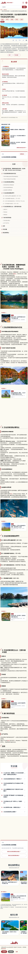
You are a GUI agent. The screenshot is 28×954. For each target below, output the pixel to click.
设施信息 (5, 214)
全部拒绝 (11, 951)
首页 (1, 9)
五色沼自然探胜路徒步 (8, 187)
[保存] (16, 40)
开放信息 (5, 212)
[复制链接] (23, 40)
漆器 (8, 740)
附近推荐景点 (6, 232)
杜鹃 (11, 493)
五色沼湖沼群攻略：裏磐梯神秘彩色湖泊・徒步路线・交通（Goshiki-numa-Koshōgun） (14, 169)
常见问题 (5, 229)
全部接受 (4, 951)
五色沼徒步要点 (6, 220)
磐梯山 (14, 273)
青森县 (2, 19)
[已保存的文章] (13, 40)
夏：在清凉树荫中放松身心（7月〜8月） (12, 198)
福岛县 (5, 9)
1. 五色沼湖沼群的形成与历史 (9, 173)
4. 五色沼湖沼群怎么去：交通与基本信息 (12, 206)
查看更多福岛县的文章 (22, 147)
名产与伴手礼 (6, 223)
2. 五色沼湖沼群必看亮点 (8, 182)
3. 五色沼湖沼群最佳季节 (8, 193)
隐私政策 (4, 948)
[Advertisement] (14, 250)
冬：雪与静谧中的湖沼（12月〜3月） (11, 203)
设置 (17, 951)
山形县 (21, 19)
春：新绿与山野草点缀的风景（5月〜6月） (12, 195)
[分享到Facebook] (26, 40)
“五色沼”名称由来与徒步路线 (9, 179)
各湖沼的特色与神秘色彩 (8, 184)
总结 (4, 226)
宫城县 (12, 19)
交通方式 (5, 209)
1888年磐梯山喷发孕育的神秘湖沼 (10, 176)
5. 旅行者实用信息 (7, 217)
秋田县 (17, 19)
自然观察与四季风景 (7, 190)
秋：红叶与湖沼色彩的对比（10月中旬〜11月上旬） (14, 201)
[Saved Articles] (23, 2)
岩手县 (7, 19)
